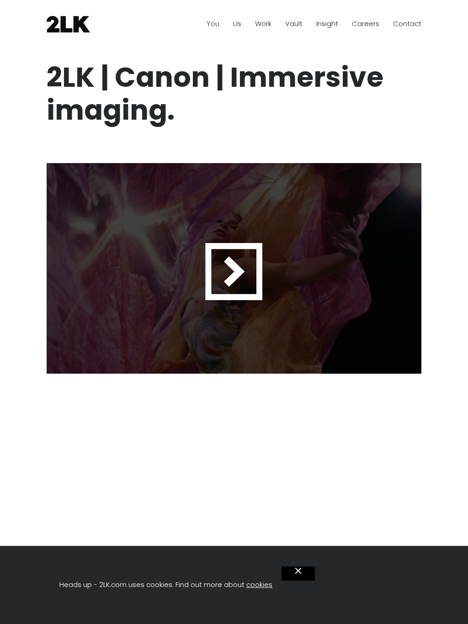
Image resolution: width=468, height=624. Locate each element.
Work (263, 23)
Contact (407, 23)
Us (237, 23)
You (213, 23)
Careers (365, 23)
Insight (327, 23)
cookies (259, 584)
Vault (294, 23)
